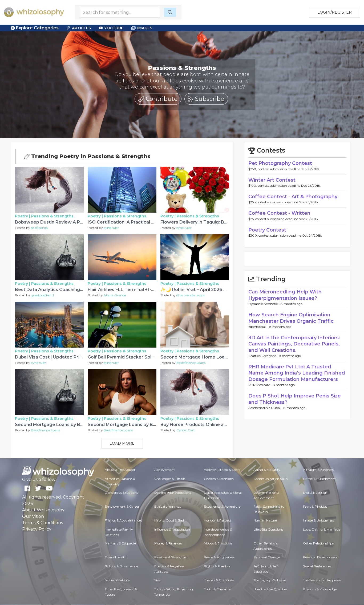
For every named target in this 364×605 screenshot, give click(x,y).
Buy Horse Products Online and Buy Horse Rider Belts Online (227, 424)
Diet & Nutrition (315, 493)
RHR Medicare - (260, 385)
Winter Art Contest (272, 180)
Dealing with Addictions (172, 493)
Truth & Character (218, 589)
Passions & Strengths (52, 216)
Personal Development (320, 557)
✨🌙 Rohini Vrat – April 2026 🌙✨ (197, 289)
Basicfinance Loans (190, 363)
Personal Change (266, 557)
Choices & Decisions (218, 479)
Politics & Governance (121, 566)
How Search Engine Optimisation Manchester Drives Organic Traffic (291, 318)
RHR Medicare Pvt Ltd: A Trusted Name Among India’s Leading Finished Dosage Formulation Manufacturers (296, 373)
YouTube (113, 28)
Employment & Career (122, 506)
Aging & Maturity (266, 470)
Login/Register (334, 12)
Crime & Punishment (319, 479)
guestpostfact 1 (42, 295)
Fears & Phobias (315, 506)
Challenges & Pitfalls (169, 479)
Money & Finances (168, 543)
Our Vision (33, 516)
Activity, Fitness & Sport (222, 470)
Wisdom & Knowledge (320, 589)
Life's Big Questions (268, 529)
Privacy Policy (36, 529)
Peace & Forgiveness (219, 557)
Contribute (161, 98)
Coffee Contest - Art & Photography (292, 197)
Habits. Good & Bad (169, 520)
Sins (157, 580)
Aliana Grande (115, 295)
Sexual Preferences (317, 566)
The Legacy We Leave (269, 580)
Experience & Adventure (222, 506)
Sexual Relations (117, 580)
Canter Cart (185, 430)
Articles (81, 28)
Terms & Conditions (42, 522)
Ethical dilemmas (167, 506)
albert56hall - (258, 327)
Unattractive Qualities (270, 589)
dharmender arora (190, 295)
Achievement (164, 470)
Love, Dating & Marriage (321, 529)
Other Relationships (318, 543)
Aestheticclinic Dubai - (266, 408)
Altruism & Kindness (318, 470)
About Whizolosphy (43, 509)
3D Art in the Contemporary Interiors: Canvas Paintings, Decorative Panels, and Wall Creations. (294, 344)
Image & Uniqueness (318, 520)
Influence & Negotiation (172, 529)
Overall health (116, 557)
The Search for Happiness (322, 580)
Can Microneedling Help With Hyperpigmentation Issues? (285, 295)
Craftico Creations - (263, 356)
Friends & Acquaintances (123, 520)
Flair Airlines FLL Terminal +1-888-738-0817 (135, 289)
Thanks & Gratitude (219, 580)
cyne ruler (111, 228)
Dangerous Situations (121, 493)
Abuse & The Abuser (120, 470)
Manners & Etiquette (120, 543)
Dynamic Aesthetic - (264, 304)
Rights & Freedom (217, 566)
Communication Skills (270, 479)
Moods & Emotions (218, 543)
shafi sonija (39, 228)
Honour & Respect (217, 520)
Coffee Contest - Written (279, 213)
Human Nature (265, 520)
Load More (122, 443)
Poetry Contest (267, 230)
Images (144, 28)
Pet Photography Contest (280, 163)
